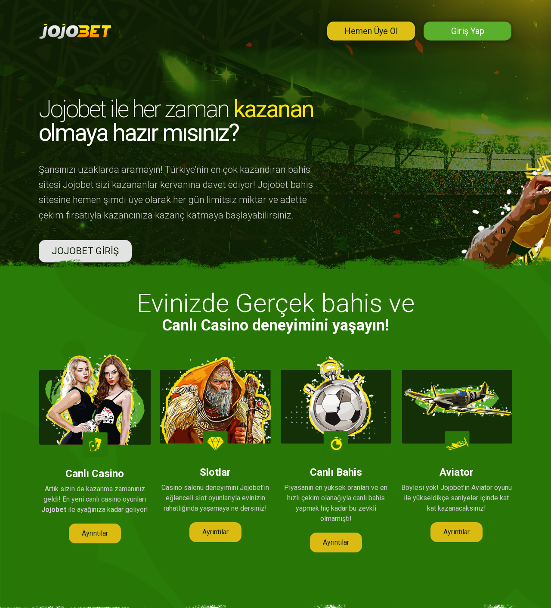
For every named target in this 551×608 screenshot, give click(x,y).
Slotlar (215, 472)
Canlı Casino (94, 474)
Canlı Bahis (336, 472)
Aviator (457, 472)
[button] (85, 251)
